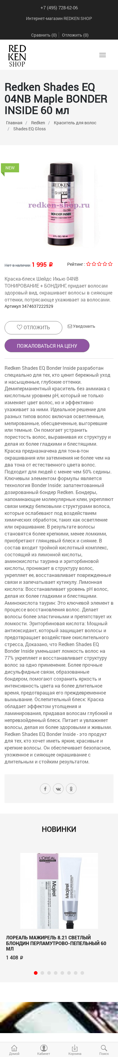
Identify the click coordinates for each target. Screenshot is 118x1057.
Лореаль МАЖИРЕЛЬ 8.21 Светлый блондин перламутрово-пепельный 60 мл (56, 943)
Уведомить (83, 326)
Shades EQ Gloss (29, 129)
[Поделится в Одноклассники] (71, 788)
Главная (14, 122)
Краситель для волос (75, 122)
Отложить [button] (36, 327)
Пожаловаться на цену (47, 346)
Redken (38, 122)
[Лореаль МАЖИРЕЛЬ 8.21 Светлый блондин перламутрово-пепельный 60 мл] (59, 890)
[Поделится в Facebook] (45, 788)
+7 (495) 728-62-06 (59, 8)
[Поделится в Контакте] (58, 788)
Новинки (59, 829)
